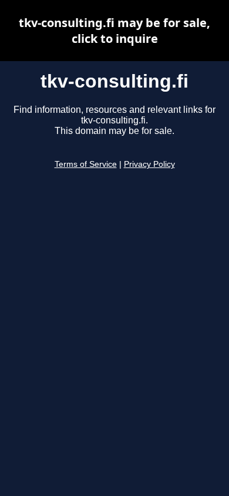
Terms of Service (86, 164)
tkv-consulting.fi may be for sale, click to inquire (114, 30)
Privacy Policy (149, 164)
